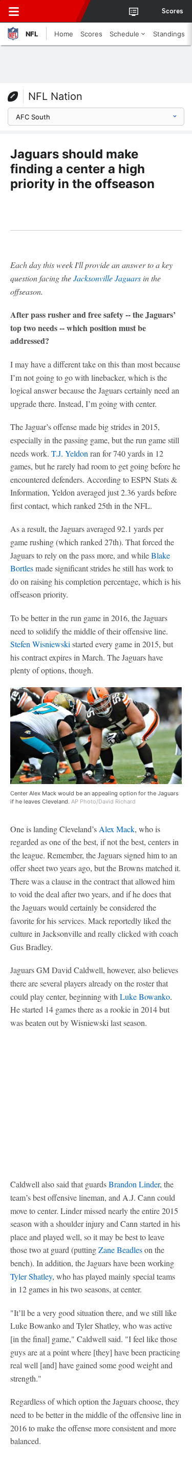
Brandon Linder (134, 1184)
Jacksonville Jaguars (107, 278)
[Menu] (14, 11)
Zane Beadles (120, 1249)
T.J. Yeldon (69, 453)
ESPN (54, 11)
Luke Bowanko (145, 996)
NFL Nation (55, 96)
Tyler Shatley (31, 1276)
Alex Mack (117, 829)
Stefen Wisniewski (40, 644)
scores (172, 11)
